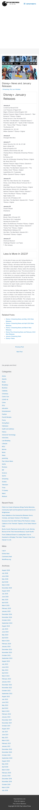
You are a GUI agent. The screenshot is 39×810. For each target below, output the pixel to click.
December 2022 (7, 685)
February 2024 (6, 643)
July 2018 (5, 790)
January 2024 (6, 646)
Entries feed (5, 553)
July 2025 (5, 593)
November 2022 (7, 687)
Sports (4, 476)
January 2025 (6, 611)
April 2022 (5, 708)
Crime (4, 402)
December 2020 (7, 749)
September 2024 (7, 623)
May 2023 (5, 670)
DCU (3, 405)
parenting (5, 458)
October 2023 (6, 655)
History (4, 432)
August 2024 (6, 626)
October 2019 (6, 784)
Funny (4, 420)
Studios (4, 481)
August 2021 (6, 728)
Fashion (4, 414)
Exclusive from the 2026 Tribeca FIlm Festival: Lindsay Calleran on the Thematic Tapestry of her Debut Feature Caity (19, 523)
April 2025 (5, 602)
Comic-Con (5, 396)
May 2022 (5, 705)
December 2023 (7, 649)
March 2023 (5, 676)
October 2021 (6, 725)
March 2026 (5, 585)
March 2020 (5, 770)
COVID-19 (5, 399)
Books (4, 382)
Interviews (5, 437)
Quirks (4, 464)
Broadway (5, 385)
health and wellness (8, 429)
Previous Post (19, 347)
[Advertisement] (19, 28)
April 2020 (5, 767)
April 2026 (5, 582)
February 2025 (6, 608)
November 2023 (7, 652)
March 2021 (5, 740)
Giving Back (5, 423)
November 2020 (7, 752)
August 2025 (6, 591)
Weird (3, 493)
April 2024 (5, 638)
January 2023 (6, 682)
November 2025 (7, 588)
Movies (4, 449)
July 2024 (5, 629)
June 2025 (5, 596)
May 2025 (5, 599)
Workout (4, 496)
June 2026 (5, 576)
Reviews (4, 467)
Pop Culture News (7, 461)
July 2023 (5, 664)
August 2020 (6, 761)
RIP (3, 470)
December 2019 (7, 778)
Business (4, 388)
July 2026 (5, 573)
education (5, 408)
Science (4, 473)
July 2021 (5, 731)
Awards (4, 379)
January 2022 (6, 717)
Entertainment (6, 411)
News (3, 455)
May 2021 (5, 737)
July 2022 (5, 699)
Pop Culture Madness (19, 803)
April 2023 (5, 673)
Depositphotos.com (19, 799)
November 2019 (7, 781)
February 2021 (6, 743)
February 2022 (6, 714)
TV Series (5, 490)
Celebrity (4, 391)
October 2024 (6, 620)
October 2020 (6, 755)
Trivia (3, 487)
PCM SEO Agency (19, 801)
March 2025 (5, 605)
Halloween (5, 426)
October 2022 (6, 690)
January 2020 (6, 775)
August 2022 (6, 696)
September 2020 (7, 758)
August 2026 (6, 570)
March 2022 (5, 711)
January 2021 (6, 746)
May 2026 (5, 579)
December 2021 (7, 720)
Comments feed (7, 556)
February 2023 (6, 679)
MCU (3, 446)
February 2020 (6, 772)
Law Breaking (6, 440)
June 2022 (5, 702)
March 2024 (5, 640)
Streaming (6, 89)
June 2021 (5, 734)
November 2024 (7, 617)
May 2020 (5, 764)
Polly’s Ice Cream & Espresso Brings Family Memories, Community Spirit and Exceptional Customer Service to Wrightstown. (18, 509)
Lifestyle (4, 443)
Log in (4, 550)
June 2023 (5, 667)
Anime (4, 376)
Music (4, 452)
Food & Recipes (6, 417)
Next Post (20, 351)
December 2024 (7, 614)
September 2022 (7, 693)
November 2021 (7, 723)
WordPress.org (6, 559)
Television (5, 484)
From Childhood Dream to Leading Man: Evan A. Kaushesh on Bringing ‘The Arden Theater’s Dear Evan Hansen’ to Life (18, 537)
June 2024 (5, 632)
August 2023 (6, 661)
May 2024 (5, 635)
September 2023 (7, 658)
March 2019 (5, 787)
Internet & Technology (9, 435)
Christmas (5, 393)
